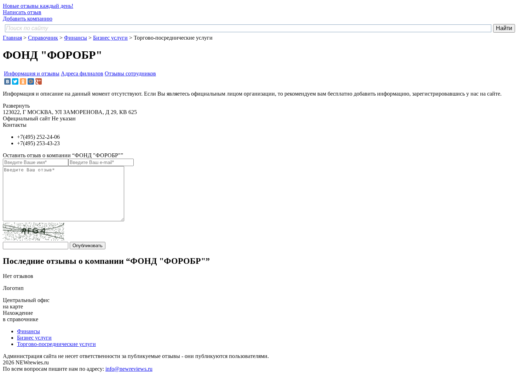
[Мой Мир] (31, 81)
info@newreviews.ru (128, 369)
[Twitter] (15, 81)
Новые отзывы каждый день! (38, 6)
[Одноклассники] (23, 81)
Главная (12, 38)
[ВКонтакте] (7, 81)
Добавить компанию (27, 19)
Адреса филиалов (82, 73)
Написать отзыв (22, 12)
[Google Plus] (38, 81)
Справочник (43, 38)
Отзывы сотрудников (130, 73)
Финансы (75, 38)
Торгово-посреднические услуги (56, 344)
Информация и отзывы (31, 73)
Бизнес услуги (110, 38)
